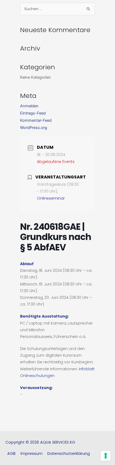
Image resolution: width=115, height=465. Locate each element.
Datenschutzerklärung (68, 453)
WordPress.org (33, 127)
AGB (11, 453)
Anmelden (29, 106)
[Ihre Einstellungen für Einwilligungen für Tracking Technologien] (106, 456)
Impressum (32, 453)
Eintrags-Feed (33, 113)
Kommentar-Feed (36, 120)
